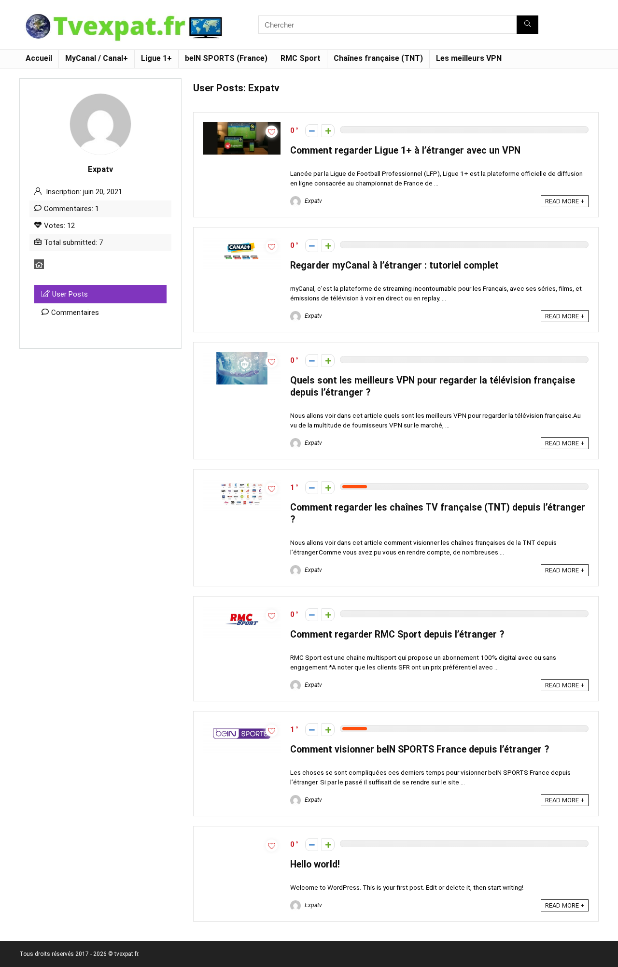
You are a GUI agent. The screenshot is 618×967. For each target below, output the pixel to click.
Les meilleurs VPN (469, 58)
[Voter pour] (328, 130)
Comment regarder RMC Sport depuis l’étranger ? (397, 634)
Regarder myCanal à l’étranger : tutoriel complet (394, 265)
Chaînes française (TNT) (378, 58)
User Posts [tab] (70, 294)
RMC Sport (301, 58)
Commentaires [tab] (75, 312)
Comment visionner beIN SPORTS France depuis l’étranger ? (419, 749)
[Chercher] (527, 24)
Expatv (312, 201)
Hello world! (315, 864)
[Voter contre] (311, 130)
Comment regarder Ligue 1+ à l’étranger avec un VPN (405, 150)
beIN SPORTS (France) (226, 58)
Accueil (39, 58)
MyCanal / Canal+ (96, 58)
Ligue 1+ (156, 58)
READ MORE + (564, 201)
